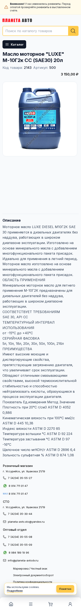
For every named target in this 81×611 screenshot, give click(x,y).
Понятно (65, 588)
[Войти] (70, 604)
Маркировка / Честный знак (30, 568)
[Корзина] (50, 604)
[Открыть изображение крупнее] (40, 119)
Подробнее (15, 590)
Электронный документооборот (33, 575)
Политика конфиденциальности (32, 581)
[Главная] (11, 604)
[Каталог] (30, 604)
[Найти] (73, 30)
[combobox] (40, 30)
